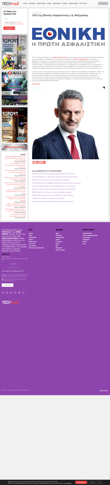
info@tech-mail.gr (13, 267)
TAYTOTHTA (32, 244)
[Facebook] (3, 292)
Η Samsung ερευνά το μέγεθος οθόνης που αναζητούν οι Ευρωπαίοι (52, 201)
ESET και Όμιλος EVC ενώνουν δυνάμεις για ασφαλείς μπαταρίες (16, 205)
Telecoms (59, 235)
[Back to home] (10, 3)
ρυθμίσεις (69, 483)
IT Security (59, 242)
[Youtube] (19, 292)
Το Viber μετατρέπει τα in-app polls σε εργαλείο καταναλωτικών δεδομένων (15, 172)
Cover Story (86, 237)
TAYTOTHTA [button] (83, 3)
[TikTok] (11, 292)
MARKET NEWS (73, 3)
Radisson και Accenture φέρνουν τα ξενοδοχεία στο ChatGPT (15, 178)
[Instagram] (15, 292)
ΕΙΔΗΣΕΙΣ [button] (32, 3)
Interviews (86, 240)
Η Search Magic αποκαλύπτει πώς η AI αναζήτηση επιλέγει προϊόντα (15, 210)
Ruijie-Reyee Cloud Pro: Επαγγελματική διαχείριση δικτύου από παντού (15, 165)
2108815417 (13, 264)
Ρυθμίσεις (92, 482)
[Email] (23, 292)
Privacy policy (19, 24)
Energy (58, 240)
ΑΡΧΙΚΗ (25, 3)
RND (57, 246)
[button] (107, 226)
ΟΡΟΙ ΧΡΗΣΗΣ (32, 246)
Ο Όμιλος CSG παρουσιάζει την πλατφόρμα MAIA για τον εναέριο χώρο (16, 191)
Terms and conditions (19, 279)
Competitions (60, 237)
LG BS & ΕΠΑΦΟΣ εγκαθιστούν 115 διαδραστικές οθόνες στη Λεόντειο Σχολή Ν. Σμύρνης (15, 158)
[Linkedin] (7, 292)
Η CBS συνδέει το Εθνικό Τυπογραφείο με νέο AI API (17, 215)
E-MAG (49, 3)
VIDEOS (64, 3)
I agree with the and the (13, 23)
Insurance (59, 248)
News (57, 233)
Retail (57, 244)
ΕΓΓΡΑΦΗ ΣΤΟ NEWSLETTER (36, 248)
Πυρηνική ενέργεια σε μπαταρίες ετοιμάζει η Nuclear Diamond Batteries (16, 198)
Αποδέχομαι (81, 482)
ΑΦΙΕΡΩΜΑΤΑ (57, 3)
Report (85, 242)
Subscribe (9, 28)
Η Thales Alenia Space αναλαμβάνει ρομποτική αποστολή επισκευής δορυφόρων (15, 184)
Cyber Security (87, 233)
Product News (60, 250)
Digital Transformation (90, 235)
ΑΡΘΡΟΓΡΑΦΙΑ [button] (41, 3)
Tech (84, 244)
